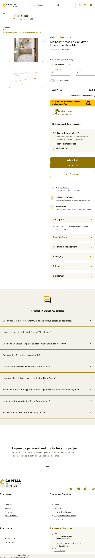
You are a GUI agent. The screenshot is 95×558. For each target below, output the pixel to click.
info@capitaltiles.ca (60, 229)
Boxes (79, 69)
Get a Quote (88, 103)
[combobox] (44, 5)
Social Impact (10, 512)
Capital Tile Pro (10, 539)
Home (7, 27)
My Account (59, 504)
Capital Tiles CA (23, 555)
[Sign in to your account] (79, 5)
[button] (55, 49)
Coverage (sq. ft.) (58, 69)
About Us (8, 504)
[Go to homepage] (8, 5)
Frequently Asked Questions (65, 516)
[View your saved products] (90, 5)
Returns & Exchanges (62, 512)
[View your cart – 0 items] (85, 5)
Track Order (58, 508)
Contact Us (58, 519)
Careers (8, 508)
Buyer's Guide (10, 543)
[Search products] (58, 5)
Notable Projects (11, 516)
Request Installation (66, 144)
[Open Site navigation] (4, 14)
